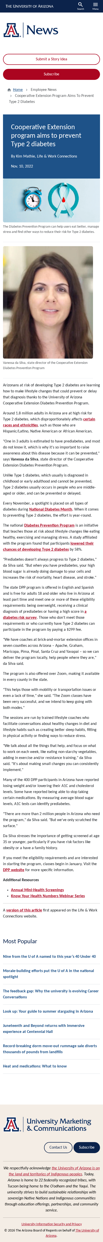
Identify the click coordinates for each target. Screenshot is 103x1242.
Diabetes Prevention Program (49, 526)
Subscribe (51, 74)
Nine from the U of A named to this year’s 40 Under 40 (49, 957)
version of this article (24, 910)
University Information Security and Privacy (52, 1224)
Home (18, 90)
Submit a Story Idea (51, 59)
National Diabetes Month (50, 510)
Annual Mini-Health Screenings (37, 890)
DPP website (13, 870)
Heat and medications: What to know (35, 1066)
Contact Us (58, 1148)
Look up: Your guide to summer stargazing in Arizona (48, 1012)
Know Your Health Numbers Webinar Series (48, 896)
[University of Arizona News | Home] (51, 30)
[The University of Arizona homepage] (29, 6)
